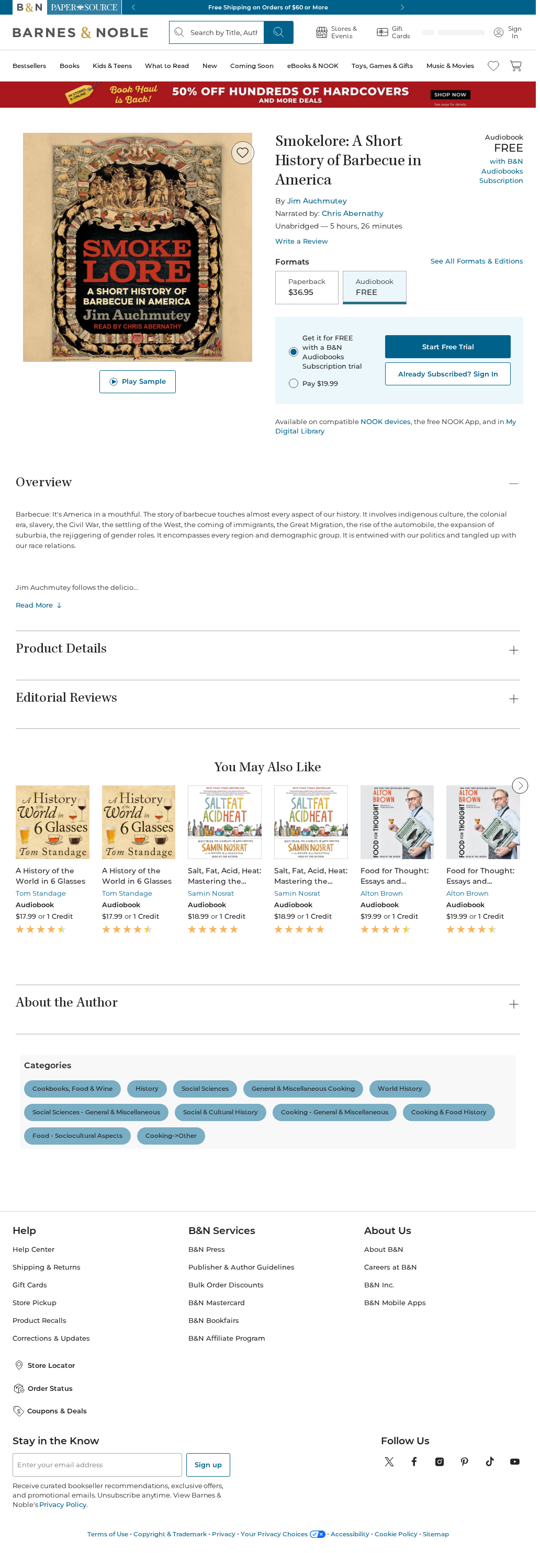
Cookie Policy (396, 1534)
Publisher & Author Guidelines (241, 1267)
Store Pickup (35, 1303)
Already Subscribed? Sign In (448, 375)
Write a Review (301, 241)
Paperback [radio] (306, 288)
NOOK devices (386, 423)
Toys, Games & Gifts (382, 66)
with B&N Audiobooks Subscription (501, 170)
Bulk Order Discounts (226, 1285)
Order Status (50, 1388)
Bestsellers (29, 66)
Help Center (33, 1249)
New (210, 66)
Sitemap (436, 1534)
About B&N (383, 1249)
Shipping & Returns (47, 1267)
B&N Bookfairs (213, 1320)
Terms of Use (107, 1534)
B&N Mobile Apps (395, 1303)
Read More (34, 606)
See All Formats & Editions (477, 261)
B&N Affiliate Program (226, 1338)
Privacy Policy (62, 1504)
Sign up (208, 1464)
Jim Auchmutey (317, 200)
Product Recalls (39, 1320)
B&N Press (206, 1249)
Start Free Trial (448, 348)
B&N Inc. (379, 1285)
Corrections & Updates (51, 1338)
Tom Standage (41, 894)
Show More (261, 1136)
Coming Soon (252, 66)
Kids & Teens (112, 66)
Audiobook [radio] (374, 288)
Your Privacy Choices (274, 1534)
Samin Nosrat (211, 894)
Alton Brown (382, 894)
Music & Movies (450, 66)
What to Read (167, 66)
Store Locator (51, 1365)
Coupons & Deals (57, 1411)
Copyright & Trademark (170, 1534)
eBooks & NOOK (313, 66)
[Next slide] (520, 823)
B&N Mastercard (216, 1303)
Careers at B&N (390, 1267)
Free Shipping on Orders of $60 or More (268, 7)
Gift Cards (30, 1285)
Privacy (223, 1534)
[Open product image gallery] (138, 247)
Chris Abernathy (353, 213)
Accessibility (350, 1534)
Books (70, 66)
